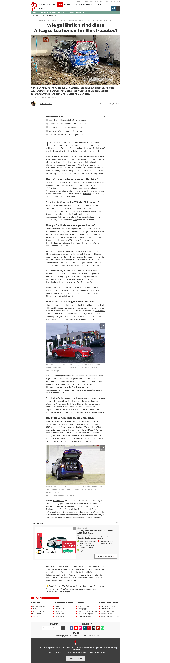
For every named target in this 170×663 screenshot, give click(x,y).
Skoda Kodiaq (59, 616)
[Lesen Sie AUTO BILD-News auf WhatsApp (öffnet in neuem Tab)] (102, 628)
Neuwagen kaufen (38, 611)
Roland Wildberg (46, 104)
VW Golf (57, 606)
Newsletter (94, 1)
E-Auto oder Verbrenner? (86, 616)
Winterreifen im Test (107, 609)
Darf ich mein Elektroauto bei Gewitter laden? (67, 120)
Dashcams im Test (106, 614)
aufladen (49, 185)
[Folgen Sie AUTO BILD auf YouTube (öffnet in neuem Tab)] (76, 628)
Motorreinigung (52, 279)
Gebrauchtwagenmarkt (40, 606)
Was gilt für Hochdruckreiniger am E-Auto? (66, 127)
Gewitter (66, 156)
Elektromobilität (73, 142)
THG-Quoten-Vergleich (85, 614)
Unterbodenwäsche (90, 206)
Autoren (91, 652)
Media (75, 636)
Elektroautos (62, 159)
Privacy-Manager (56, 647)
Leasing (34, 609)
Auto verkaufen (37, 614)
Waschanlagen (92, 211)
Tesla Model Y (59, 614)
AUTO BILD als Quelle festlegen (58, 592)
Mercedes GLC (59, 609)
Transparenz (67, 652)
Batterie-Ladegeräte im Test (109, 616)
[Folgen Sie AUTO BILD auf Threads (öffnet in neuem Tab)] (93, 628)
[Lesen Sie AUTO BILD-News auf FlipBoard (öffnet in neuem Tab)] (98, 628)
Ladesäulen (72, 188)
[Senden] (63, 628)
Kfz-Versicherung (83, 606)
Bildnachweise (100, 652)
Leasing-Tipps (82, 609)
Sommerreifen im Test (107, 606)
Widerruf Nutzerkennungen (106, 647)
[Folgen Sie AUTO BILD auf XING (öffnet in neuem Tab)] (85, 628)
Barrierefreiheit (68, 647)
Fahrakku (58, 251)
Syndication (67, 636)
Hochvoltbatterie (94, 404)
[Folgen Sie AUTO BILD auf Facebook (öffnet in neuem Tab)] (71, 628)
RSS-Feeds (82, 636)
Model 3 (81, 430)
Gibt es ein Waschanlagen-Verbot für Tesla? (66, 131)
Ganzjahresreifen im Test (108, 611)
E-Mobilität (51, 16)
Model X (54, 515)
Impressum (50, 652)
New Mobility (41, 16)
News (33, 16)
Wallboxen (87, 194)
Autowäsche (100, 311)
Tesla (75, 220)
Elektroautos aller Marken (81, 410)
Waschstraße (58, 501)
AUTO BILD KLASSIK (82, 1)
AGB (37, 647)
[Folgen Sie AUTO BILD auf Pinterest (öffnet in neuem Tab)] (89, 628)
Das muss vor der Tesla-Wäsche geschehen (66, 135)
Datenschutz (44, 647)
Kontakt (58, 652)
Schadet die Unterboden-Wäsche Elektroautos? (68, 124)
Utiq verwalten (76, 649)
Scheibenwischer (62, 438)
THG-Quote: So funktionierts (87, 611)
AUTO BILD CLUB (115, 1)
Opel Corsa (58, 611)
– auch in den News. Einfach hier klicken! (58, 12)
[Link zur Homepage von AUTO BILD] (34, 6)
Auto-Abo (35, 616)
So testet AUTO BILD (79, 652)
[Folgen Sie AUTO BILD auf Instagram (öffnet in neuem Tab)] (80, 628)
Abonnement (104, 1)
